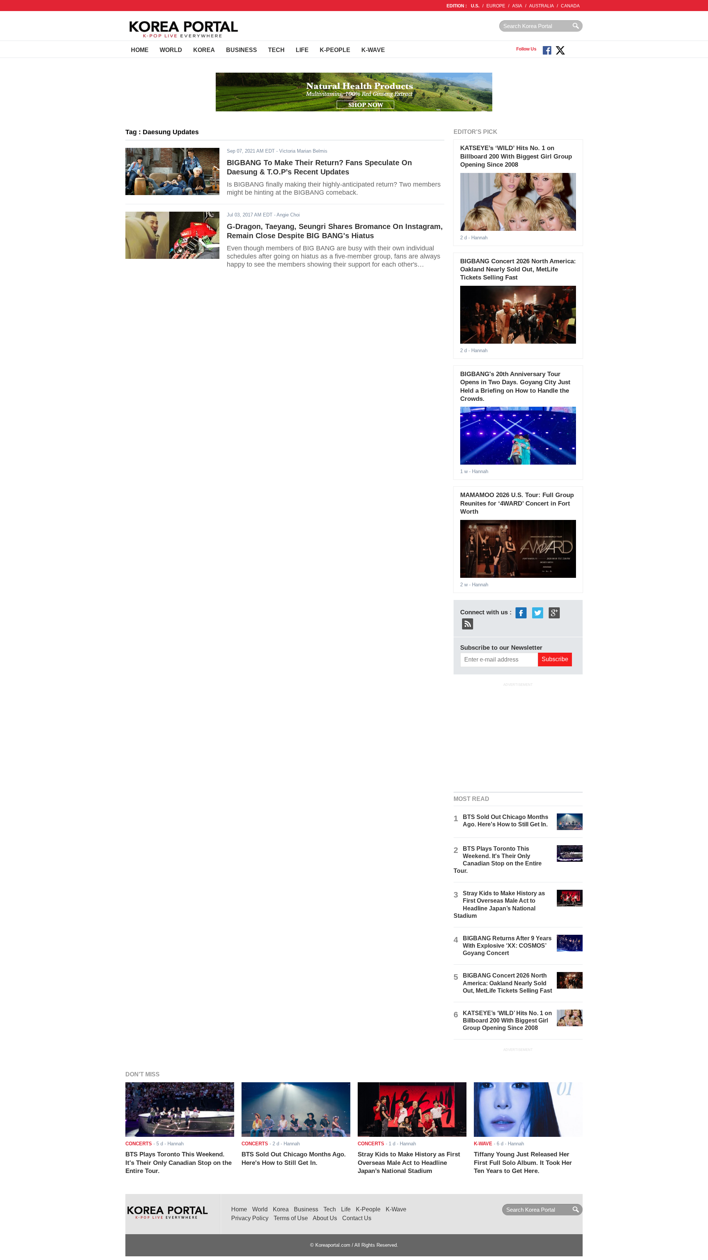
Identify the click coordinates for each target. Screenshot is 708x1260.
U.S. (475, 5)
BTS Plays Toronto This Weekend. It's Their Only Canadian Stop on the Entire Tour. (178, 1162)
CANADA (570, 5)
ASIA (517, 5)
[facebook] (521, 612)
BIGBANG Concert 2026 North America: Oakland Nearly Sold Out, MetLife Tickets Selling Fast (518, 269)
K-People (335, 50)
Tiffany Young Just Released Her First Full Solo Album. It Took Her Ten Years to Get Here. (523, 1162)
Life (302, 50)
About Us (325, 1218)
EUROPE (495, 5)
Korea (204, 50)
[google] (554, 612)
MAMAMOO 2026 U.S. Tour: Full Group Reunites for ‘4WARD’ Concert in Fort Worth (517, 503)
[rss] (467, 623)
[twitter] (537, 612)
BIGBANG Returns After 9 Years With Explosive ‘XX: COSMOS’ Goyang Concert (507, 945)
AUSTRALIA (541, 5)
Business (241, 50)
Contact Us (356, 1218)
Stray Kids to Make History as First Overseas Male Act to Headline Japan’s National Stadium (409, 1162)
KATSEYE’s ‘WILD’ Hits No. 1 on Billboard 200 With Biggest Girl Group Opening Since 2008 (516, 156)
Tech (276, 50)
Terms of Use (291, 1218)
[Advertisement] (518, 736)
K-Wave (373, 50)
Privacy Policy (249, 1218)
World (171, 50)
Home (140, 50)
